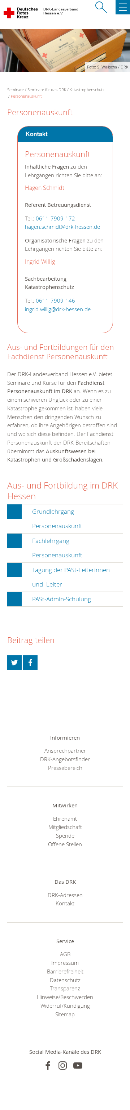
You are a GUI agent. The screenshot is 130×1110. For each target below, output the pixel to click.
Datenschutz (65, 980)
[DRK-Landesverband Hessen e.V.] (21, 14)
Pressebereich (65, 767)
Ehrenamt (65, 818)
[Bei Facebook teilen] (30, 662)
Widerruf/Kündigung (65, 1005)
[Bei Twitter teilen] (14, 662)
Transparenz (65, 988)
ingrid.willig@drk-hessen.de (58, 309)
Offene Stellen (65, 844)
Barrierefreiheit (65, 971)
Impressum (65, 962)
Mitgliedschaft (65, 826)
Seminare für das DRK (46, 89)
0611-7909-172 (55, 218)
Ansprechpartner (65, 750)
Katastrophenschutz (86, 89)
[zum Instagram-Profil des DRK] (62, 1065)
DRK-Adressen (65, 895)
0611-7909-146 (55, 300)
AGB (65, 954)
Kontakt (65, 903)
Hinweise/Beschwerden (65, 996)
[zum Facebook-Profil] (47, 1065)
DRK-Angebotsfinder (65, 759)
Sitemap (65, 1014)
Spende (65, 835)
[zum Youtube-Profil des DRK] (77, 1065)
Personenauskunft (26, 96)
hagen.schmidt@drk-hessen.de (62, 226)
